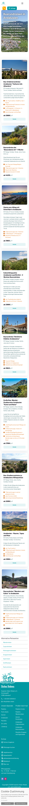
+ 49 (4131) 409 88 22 (9, 699)
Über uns (5, 764)
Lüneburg (4, 726)
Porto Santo (4, 712)
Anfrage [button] (13, 8)
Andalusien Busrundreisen (20, 728)
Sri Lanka (4, 723)
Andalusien (4, 718)
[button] (4, 8)
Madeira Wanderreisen (20, 713)
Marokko (4, 721)
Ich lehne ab (7, 803)
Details (14, 119)
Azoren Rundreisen (19, 718)
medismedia (17, 787)
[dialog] (14, 797)
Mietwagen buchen (8, 747)
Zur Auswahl (4, 800)
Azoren (3, 715)
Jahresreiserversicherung (10, 758)
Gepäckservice (6, 752)
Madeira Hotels (20, 709)
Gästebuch (5, 761)
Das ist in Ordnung (20, 803)
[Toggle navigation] (22, 3)
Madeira (3, 709)
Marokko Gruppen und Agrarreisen (21, 733)
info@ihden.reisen (8, 701)
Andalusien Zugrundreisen (20, 723)
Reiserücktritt (6, 755)
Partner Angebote (7, 742)
